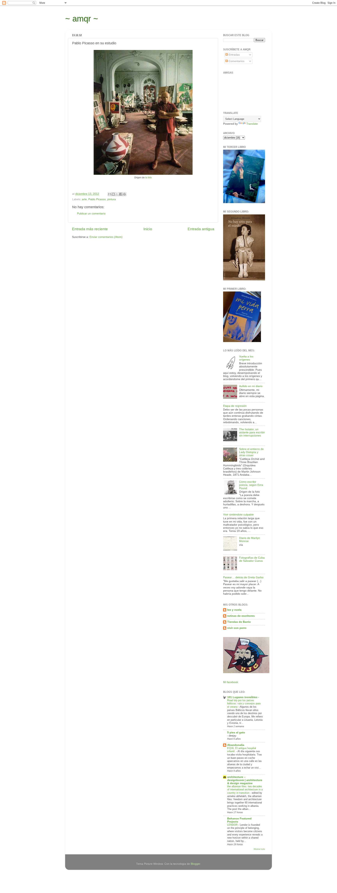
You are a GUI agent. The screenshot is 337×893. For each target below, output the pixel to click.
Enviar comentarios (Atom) (106, 236)
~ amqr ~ (81, 18)
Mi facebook (230, 682)
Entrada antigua (201, 229)
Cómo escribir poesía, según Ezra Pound (251, 485)
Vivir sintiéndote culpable (238, 514)
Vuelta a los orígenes (246, 358)
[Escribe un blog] (113, 194)
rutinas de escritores (241, 615)
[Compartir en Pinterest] (124, 194)
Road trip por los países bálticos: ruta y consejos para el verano (244, 703)
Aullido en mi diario (251, 386)
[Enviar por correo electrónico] (110, 194)
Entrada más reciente (90, 229)
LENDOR (232, 824)
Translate (252, 123)
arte (84, 199)
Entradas (234, 54)
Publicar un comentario (91, 213)
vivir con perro (237, 627)
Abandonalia (235, 745)
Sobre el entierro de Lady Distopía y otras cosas (251, 452)
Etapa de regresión (235, 405)
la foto (148, 177)
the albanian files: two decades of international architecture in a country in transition (245, 789)
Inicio (147, 229)
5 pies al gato (236, 732)
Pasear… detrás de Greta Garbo (243, 577)
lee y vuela (234, 609)
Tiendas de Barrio (239, 621)
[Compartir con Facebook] (121, 194)
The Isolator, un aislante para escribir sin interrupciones (252, 432)
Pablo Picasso (97, 199)
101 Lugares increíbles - (243, 697)
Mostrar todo (259, 849)
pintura (111, 199)
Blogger (195, 863)
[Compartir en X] (117, 194)
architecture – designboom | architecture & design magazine (244, 780)
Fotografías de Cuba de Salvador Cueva (252, 559)
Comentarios (236, 61)
